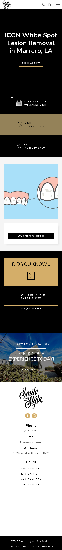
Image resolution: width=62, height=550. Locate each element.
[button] (58, 5)
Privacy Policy (47, 546)
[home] (6, 4)
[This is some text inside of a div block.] (44, 5)
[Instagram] (34, 415)
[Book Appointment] (50, 5)
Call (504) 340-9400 (31, 308)
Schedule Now (31, 63)
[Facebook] (27, 415)
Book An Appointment (31, 236)
